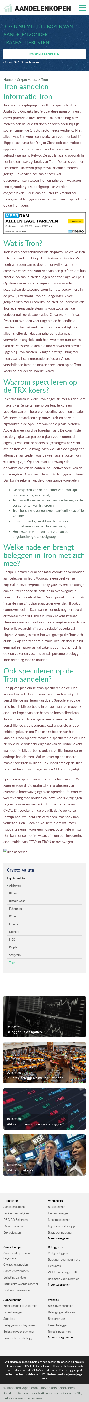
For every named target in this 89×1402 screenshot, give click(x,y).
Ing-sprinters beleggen (62, 1226)
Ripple (13, 947)
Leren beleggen (58, 1325)
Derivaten (54, 1266)
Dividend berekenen (16, 1290)
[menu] (82, 8)
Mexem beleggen (59, 1220)
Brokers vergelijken (16, 1213)
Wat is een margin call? (62, 1272)
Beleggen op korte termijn (20, 1306)
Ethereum (15, 909)
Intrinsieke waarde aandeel (20, 1284)
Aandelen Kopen (14, 1207)
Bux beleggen (12, 1232)
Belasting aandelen (15, 1277)
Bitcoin (13, 893)
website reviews (30, 1398)
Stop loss (9, 1319)
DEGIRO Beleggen (15, 1220)
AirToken (15, 885)
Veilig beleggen (58, 1253)
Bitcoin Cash (17, 901)
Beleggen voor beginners (64, 1259)
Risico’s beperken (59, 1331)
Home (8, 79)
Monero (14, 932)
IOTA (12, 916)
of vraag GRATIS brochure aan (21, 62)
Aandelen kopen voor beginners (17, 1255)
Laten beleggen (13, 1312)
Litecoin (14, 924)
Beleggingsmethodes (61, 1312)
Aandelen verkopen (16, 1271)
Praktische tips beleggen (19, 1338)
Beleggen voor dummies (63, 1279)
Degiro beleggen (58, 1213)
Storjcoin (15, 955)
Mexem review (13, 1226)
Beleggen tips (56, 1319)
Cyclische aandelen (15, 1264)
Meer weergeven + (60, 1238)
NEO (12, 939)
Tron (44, 79)
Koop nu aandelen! (44, 54)
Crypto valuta (27, 79)
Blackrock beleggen (60, 1232)
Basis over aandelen (60, 1306)
